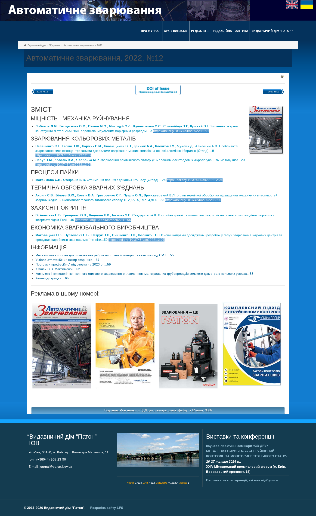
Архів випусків (176, 31)
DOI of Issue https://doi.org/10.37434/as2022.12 (158, 89)
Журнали (54, 45)
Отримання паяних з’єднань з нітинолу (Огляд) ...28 (100, 180)
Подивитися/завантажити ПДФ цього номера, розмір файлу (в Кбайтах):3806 (158, 410)
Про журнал (151, 31)
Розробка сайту (106, 508)
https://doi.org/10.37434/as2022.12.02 (63, 155)
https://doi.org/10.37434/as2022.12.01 (181, 131)
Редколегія (200, 31)
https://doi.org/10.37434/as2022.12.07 (136, 239)
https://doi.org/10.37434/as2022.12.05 (193, 200)
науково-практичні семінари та (247, 451)
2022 (99, 45)
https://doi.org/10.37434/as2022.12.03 (63, 164)
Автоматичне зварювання (78, 45)
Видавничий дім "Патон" (272, 31)
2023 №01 (273, 91)
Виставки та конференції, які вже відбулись (242, 480)
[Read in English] (292, 4)
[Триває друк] (282, 76)
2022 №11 (42, 91)
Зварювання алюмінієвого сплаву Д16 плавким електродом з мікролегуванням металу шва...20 (140, 160)
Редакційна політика (230, 31)
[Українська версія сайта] (307, 4)
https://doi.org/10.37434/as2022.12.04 (195, 180)
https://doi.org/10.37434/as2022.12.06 (103, 220)
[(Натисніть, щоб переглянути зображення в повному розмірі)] (61, 345)
